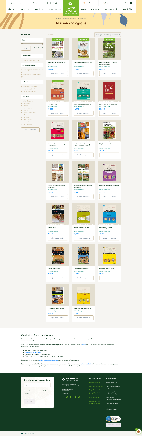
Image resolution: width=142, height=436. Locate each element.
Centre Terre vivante (90, 9)
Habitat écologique (29, 60)
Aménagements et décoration (33, 70)
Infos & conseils (111, 9)
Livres (11, 9)
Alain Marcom (28, 101)
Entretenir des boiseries (33, 352)
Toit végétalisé (28, 124)
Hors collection (28, 89)
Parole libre (128, 9)
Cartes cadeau (54, 9)
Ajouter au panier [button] (57, 73)
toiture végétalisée (87, 364)
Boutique (39, 9)
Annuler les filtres (30, 130)
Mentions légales (111, 382)
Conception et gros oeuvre (32, 74)
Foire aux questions (94, 379)
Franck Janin (27, 108)
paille (84, 345)
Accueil (58, 18)
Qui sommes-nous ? (17, 3)
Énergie (25, 106)
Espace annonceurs (112, 413)
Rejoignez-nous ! (111, 409)
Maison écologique (29, 112)
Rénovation (27, 122)
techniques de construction (48, 360)
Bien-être (26, 103)
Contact (35, 3)
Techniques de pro (29, 91)
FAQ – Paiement (94, 398)
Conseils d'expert (29, 86)
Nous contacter (111, 379)
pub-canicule (27, 119)
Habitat (25, 110)
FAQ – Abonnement (95, 382)
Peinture (26, 117)
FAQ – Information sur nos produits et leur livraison (95, 392)
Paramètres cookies (113, 425)
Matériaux (26, 115)
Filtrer (26, 48)
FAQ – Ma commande (96, 386)
